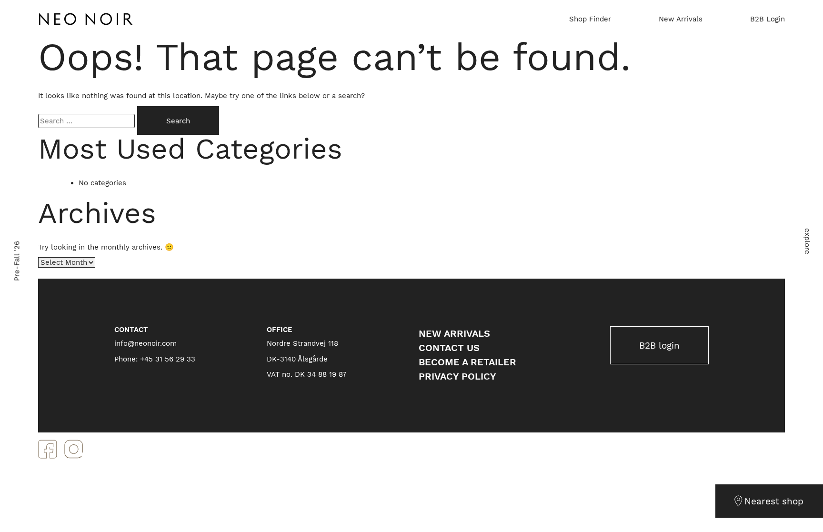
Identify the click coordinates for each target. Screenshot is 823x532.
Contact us (449, 347)
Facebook (47, 449)
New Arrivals (681, 19)
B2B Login (767, 19)
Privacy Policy (457, 376)
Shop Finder (590, 19)
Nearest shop (773, 501)
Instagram (73, 449)
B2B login (659, 345)
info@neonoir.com (145, 343)
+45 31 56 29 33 (167, 359)
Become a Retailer (467, 362)
